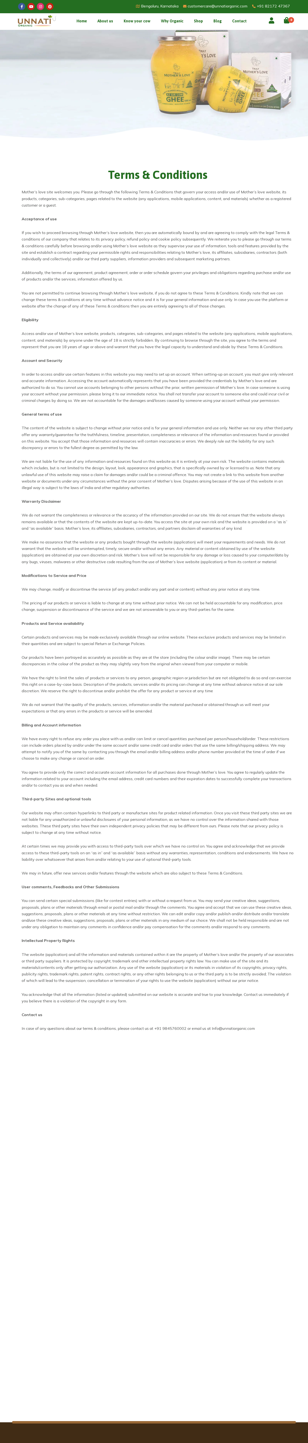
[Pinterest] (49, 6)
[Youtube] (31, 6)
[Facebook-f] (21, 6)
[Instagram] (40, 6)
